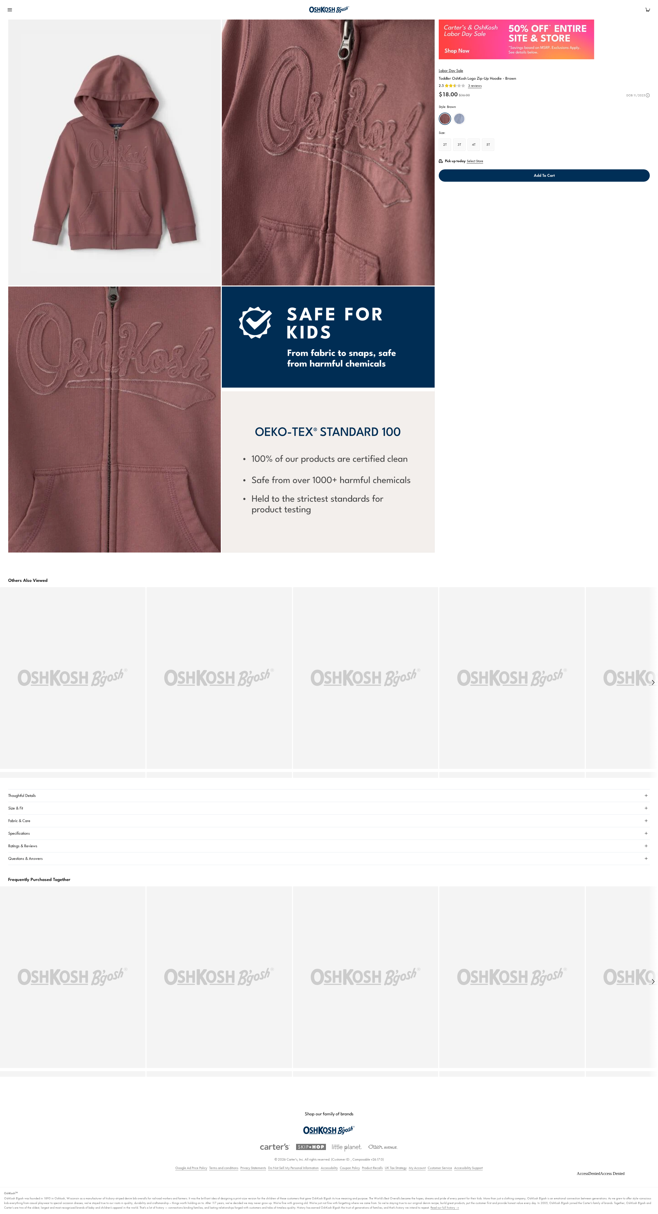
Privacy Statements (253, 1168)
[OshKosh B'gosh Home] (328, 9)
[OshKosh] (329, 1130)
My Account (417, 1168)
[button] (653, 682)
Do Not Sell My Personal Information (293, 1168)
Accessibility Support (468, 1168)
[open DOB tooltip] (648, 95)
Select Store (475, 161)
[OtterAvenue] (383, 1147)
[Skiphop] (311, 1147)
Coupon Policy (350, 1168)
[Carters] (275, 1147)
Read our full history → (445, 1207)
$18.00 (448, 94)
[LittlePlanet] (347, 1148)
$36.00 (464, 95)
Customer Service (440, 1168)
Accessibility (329, 1168)
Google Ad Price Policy (191, 1168)
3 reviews (475, 86)
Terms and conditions (223, 1168)
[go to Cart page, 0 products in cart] (648, 10)
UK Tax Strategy (396, 1168)
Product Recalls (372, 1168)
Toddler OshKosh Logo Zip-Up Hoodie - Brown (477, 79)
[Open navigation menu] (9, 9)
